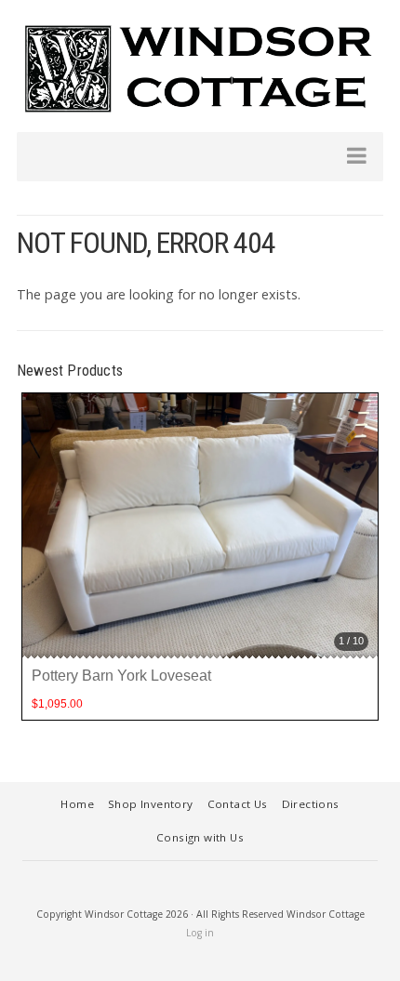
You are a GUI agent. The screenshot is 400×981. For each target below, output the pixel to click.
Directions (311, 804)
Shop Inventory (150, 804)
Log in (200, 932)
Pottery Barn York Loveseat (121, 675)
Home (77, 804)
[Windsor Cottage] (200, 69)
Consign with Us (200, 837)
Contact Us (237, 804)
